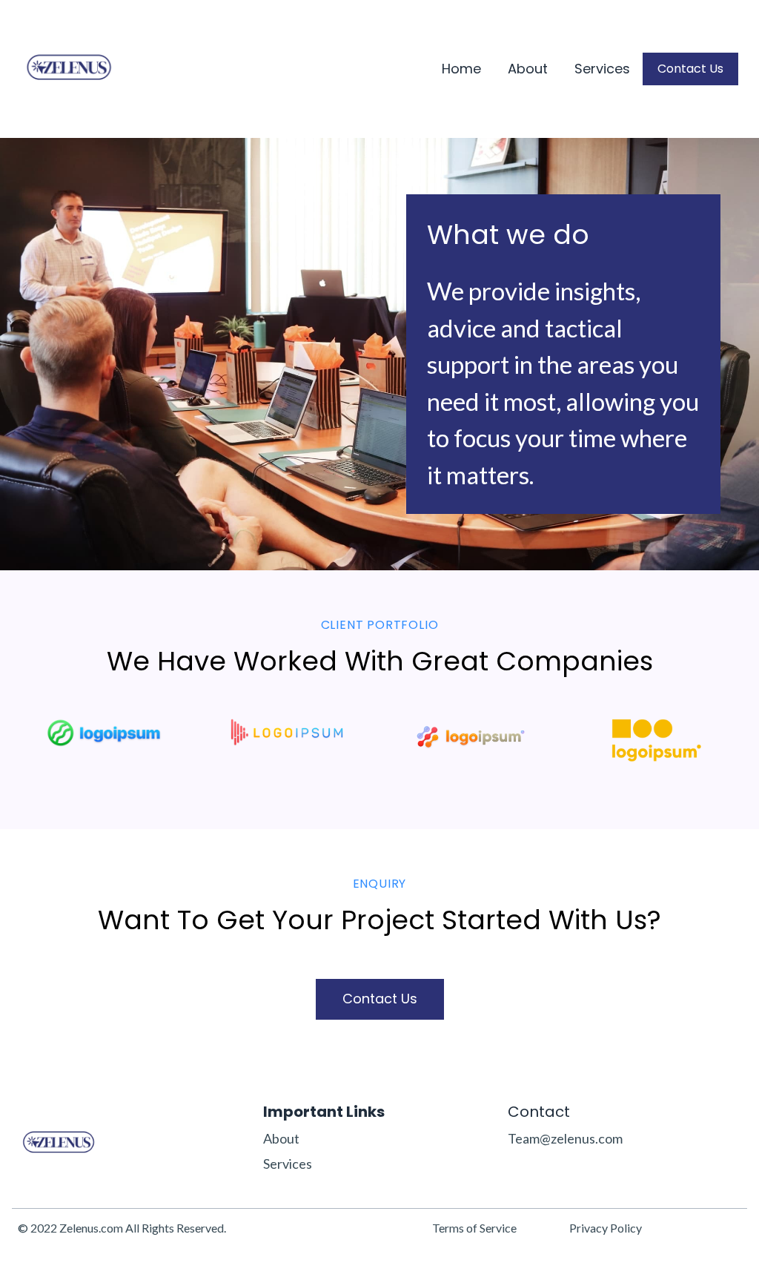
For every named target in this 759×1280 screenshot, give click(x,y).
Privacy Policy (605, 1228)
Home (461, 69)
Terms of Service (474, 1228)
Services (602, 69)
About (528, 69)
